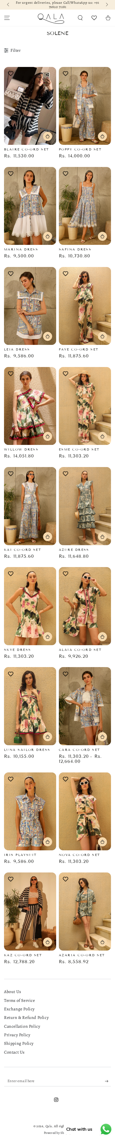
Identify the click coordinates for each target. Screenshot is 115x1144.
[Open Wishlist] (94, 17)
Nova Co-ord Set (79, 855)
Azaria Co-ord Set (82, 955)
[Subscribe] (108, 1081)
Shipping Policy (19, 1043)
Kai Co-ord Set (22, 550)
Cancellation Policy (22, 1026)
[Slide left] (8, 5)
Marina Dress (21, 249)
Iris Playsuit (20, 855)
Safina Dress (75, 249)
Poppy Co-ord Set (80, 149)
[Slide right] (106, 5)
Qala (48, 1126)
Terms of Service (19, 1000)
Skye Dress (17, 650)
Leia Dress (17, 349)
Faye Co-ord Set (79, 349)
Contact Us (14, 1052)
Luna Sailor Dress (27, 750)
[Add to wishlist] (10, 73)
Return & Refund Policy (26, 1018)
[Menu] (7, 17)
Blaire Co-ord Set (26, 149)
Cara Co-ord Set (79, 750)
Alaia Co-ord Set (80, 650)
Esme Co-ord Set (79, 449)
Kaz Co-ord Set (23, 955)
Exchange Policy (19, 1009)
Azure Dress (74, 550)
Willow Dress (21, 449)
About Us (12, 992)
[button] (80, 17)
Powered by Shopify (57, 1133)
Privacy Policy (17, 1035)
